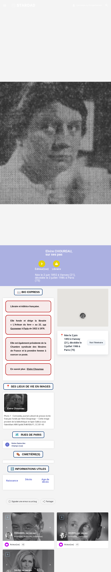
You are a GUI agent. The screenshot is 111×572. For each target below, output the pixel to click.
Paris (26, 328)
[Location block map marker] (83, 316)
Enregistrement (95, 5)
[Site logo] (24, 5)
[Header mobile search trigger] (106, 5)
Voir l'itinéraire (96, 342)
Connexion (80, 5)
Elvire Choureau (35, 369)
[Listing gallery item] (15, 403)
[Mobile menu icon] (4, 5)
